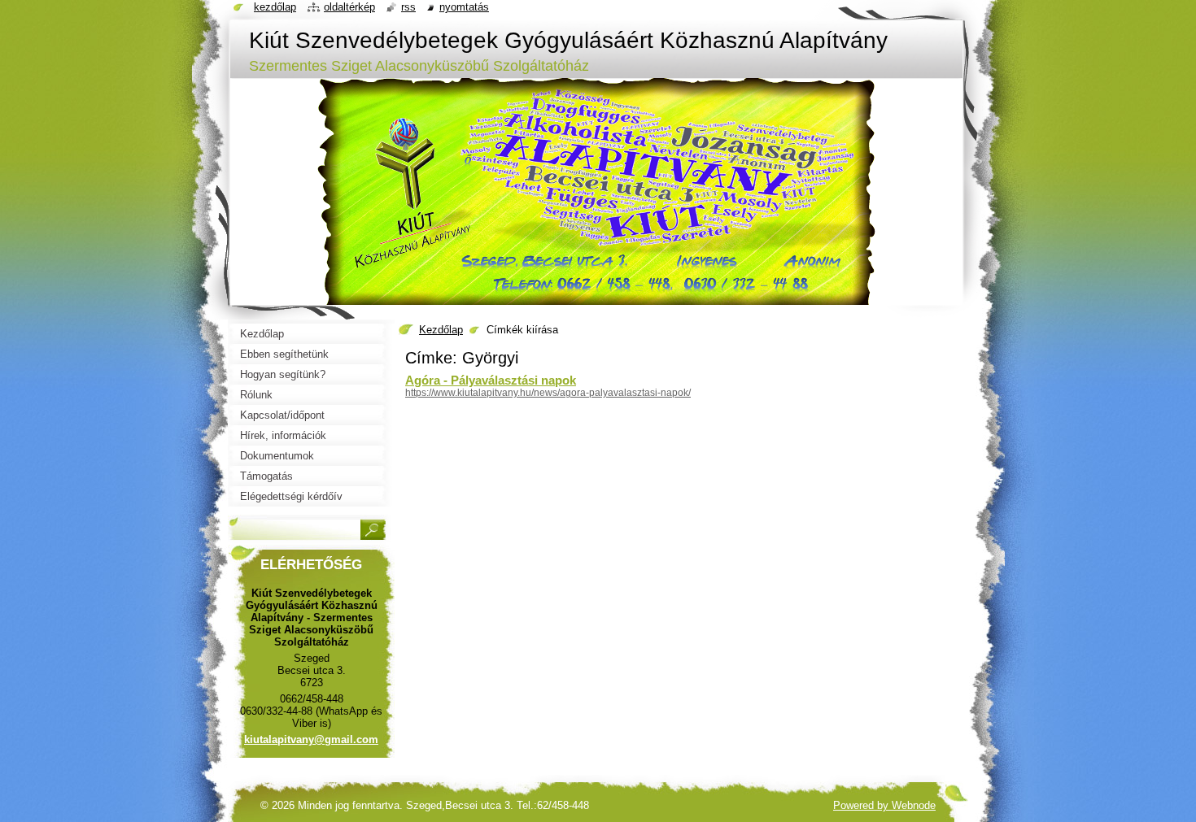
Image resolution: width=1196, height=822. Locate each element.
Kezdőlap (441, 330)
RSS (408, 7)
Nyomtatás (464, 7)
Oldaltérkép (349, 7)
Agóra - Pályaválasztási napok (490, 380)
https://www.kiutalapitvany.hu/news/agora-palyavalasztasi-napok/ (548, 393)
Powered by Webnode (884, 805)
